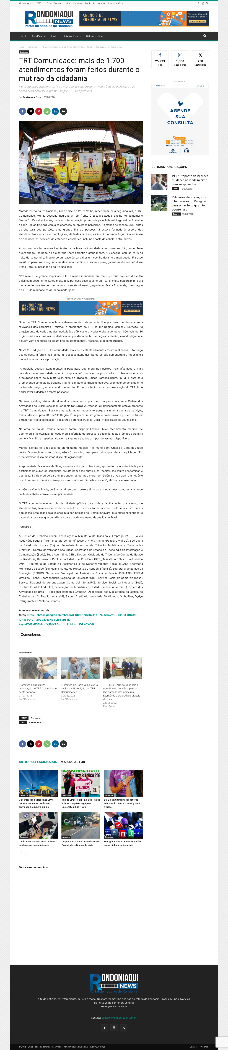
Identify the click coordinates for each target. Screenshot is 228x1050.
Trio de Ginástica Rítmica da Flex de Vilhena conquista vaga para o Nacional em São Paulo (80, 803)
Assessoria (35, 718)
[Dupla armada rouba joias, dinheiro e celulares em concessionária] (38, 825)
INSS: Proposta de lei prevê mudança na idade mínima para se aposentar (190, 180)
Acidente (66, 837)
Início (68, 3)
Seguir (180, 53)
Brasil (87, 3)
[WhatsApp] (47, 111)
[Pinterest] (38, 111)
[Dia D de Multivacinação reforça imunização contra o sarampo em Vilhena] (123, 783)
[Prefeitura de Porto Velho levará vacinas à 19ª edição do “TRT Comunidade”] (80, 668)
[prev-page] (21, 852)
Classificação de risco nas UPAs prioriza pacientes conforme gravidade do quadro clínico (36, 803)
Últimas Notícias (115, 3)
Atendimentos (35, 722)
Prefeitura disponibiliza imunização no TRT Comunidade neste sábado (38, 688)
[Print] (63, 111)
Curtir (160, 53)
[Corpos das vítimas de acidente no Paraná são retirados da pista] (80, 825)
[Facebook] (198, 3)
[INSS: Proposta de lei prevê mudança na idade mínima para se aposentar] (160, 182)
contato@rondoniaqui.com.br (119, 1017)
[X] (207, 3)
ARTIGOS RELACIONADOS (38, 762)
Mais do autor (73, 762)
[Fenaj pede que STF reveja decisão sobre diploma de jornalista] (123, 825)
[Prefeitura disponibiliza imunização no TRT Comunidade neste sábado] (38, 668)
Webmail (204, 1046)
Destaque (32, 46)
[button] (205, 36)
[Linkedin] (55, 111)
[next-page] (27, 852)
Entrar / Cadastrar (55, 3)
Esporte (176, 214)
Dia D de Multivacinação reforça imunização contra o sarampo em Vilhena (122, 803)
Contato (194, 1046)
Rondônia (77, 3)
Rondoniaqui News (32, 97)
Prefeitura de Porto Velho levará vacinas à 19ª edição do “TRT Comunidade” (79, 688)
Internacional (99, 3)
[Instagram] (203, 3)
